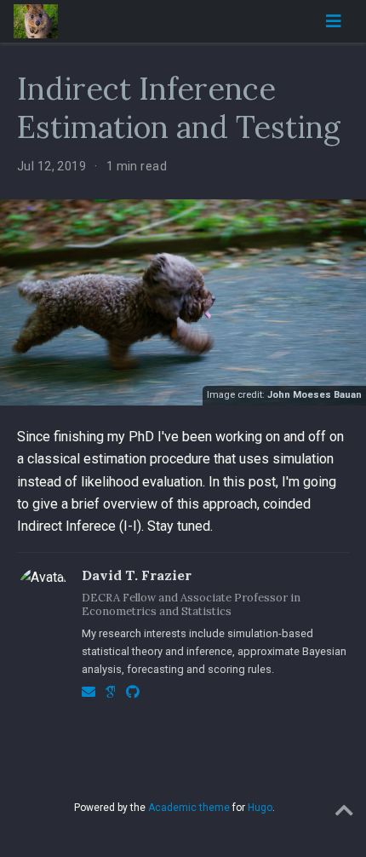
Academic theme (189, 808)
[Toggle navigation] (333, 21)
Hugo (260, 808)
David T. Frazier (137, 575)
